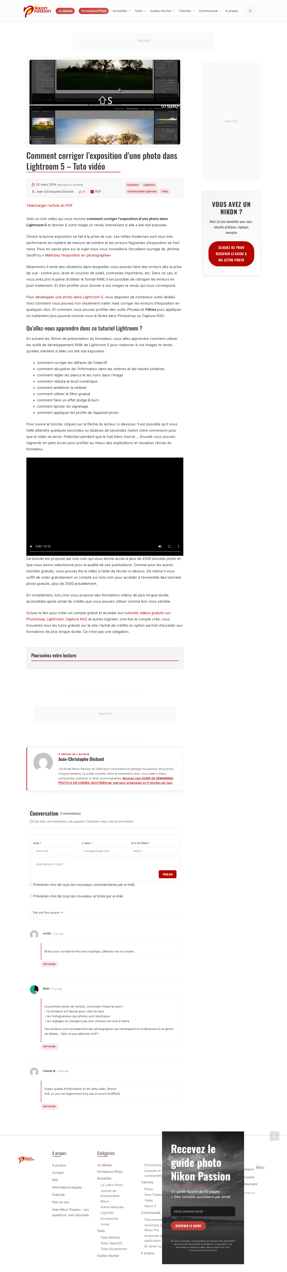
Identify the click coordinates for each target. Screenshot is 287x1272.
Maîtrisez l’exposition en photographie (77, 255)
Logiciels (107, 1213)
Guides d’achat (160, 11)
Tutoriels (185, 11)
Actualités (120, 11)
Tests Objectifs (111, 1243)
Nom (37, 843)
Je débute (65, 11)
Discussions (153, 1219)
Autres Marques (112, 1207)
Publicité (58, 1195)
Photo (148, 1189)
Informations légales (67, 1187)
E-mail (87, 843)
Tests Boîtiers (110, 1237)
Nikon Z (150, 1206)
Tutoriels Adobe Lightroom (142, 191)
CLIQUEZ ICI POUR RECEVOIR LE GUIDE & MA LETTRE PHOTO (231, 253)
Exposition (133, 184)
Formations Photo (93, 11)
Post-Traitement (156, 1195)
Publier (168, 874)
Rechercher (250, 10)
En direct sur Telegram (161, 1246)
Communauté (208, 11)
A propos (232, 11)
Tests (138, 11)
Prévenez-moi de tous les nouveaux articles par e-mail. (78, 896)
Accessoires (109, 1218)
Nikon (105, 1201)
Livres (105, 1224)
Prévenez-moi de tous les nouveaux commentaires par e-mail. (84, 885)
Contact (58, 1173)
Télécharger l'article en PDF (49, 205)
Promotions (152, 1165)
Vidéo (165, 191)
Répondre (49, 964)
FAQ (55, 1180)
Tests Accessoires (114, 1249)
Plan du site (60, 1202)
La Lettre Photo (112, 1185)
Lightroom (149, 184)
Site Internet (140, 843)
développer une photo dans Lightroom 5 (69, 297)
